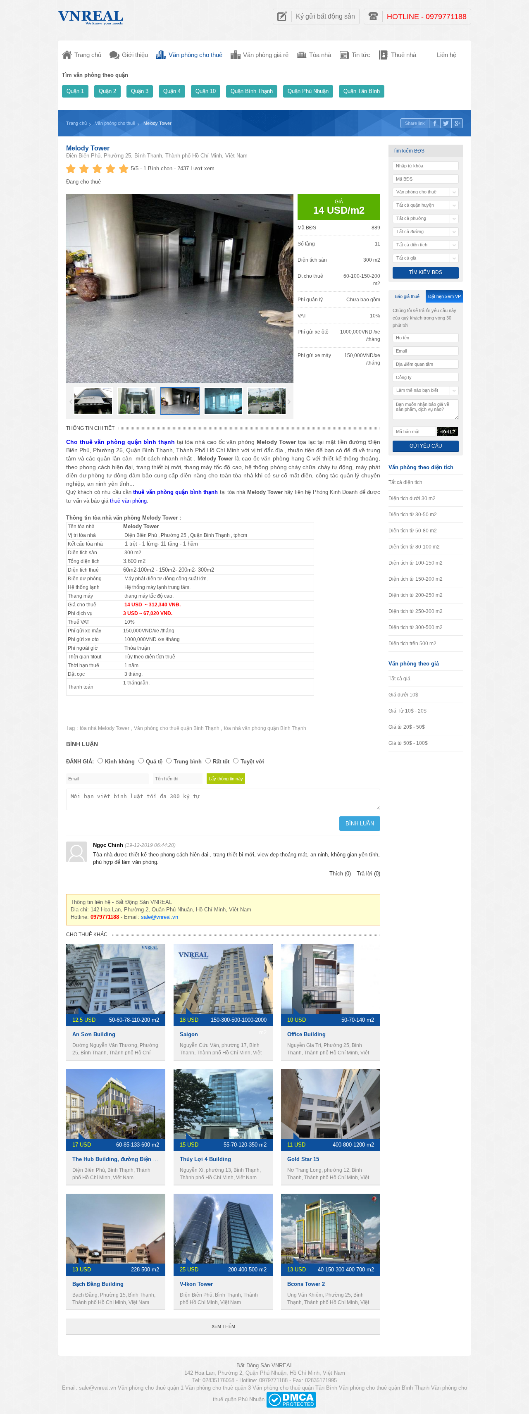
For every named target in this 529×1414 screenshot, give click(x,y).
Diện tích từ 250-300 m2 (415, 611)
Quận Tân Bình (361, 91)
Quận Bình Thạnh (252, 91)
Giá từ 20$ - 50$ (406, 727)
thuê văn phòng (128, 501)
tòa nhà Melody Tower (105, 728)
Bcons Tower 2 (306, 1284)
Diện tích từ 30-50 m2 (412, 514)
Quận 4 (172, 91)
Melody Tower (88, 148)
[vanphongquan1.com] (91, 16)
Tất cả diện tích (405, 482)
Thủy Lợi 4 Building (205, 1159)
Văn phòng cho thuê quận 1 (150, 1388)
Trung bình (188, 761)
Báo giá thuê (407, 296)
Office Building (306, 1034)
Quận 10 (205, 91)
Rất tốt (221, 761)
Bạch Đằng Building (98, 1284)
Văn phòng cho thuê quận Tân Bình (295, 1388)
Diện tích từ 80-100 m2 (414, 547)
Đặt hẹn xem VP (444, 296)
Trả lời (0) (368, 873)
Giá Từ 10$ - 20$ (407, 711)
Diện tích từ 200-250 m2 (415, 595)
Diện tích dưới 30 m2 (412, 498)
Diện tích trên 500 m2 (412, 643)
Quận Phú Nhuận (308, 91)
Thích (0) (340, 873)
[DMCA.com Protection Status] (291, 1399)
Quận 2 (107, 91)
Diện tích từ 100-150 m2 (415, 563)
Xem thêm (223, 1326)
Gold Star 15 (303, 1159)
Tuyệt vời (252, 761)
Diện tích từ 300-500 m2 (415, 627)
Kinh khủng (120, 761)
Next (289, 401)
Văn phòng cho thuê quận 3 (218, 1388)
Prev (70, 401)
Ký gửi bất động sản (325, 16)
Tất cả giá (399, 679)
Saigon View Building (208, 1034)
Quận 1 (75, 91)
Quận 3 (139, 91)
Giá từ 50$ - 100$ (408, 743)
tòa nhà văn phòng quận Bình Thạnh (265, 728)
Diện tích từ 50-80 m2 (412, 531)
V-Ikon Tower (196, 1284)
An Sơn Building (93, 1034)
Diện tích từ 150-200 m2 (415, 579)
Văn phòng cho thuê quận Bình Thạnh (177, 728)
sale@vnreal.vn (159, 917)
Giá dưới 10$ (403, 695)
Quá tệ (154, 761)
